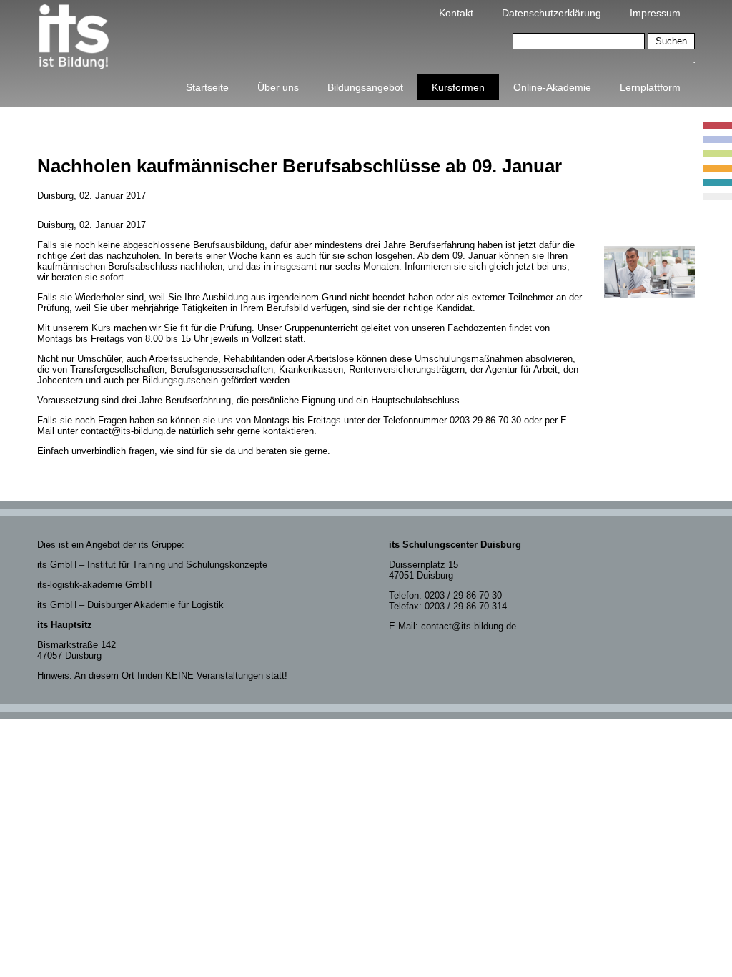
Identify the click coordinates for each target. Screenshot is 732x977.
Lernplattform (650, 87)
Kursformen (458, 87)
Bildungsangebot (365, 87)
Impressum (655, 13)
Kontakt (456, 13)
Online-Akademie (552, 87)
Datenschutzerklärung (551, 13)
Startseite (207, 87)
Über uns (278, 87)
